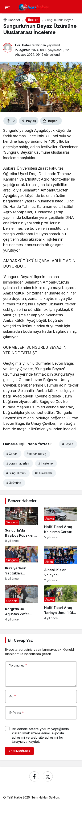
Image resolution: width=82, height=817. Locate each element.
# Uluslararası (43, 473)
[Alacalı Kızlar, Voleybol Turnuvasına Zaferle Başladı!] (60, 564)
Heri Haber (23, 45)
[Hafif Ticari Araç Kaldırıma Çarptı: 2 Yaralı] (60, 525)
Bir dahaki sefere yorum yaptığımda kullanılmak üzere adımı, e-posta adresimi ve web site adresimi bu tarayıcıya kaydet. (40, 735)
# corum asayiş (36, 453)
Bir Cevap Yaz (20, 640)
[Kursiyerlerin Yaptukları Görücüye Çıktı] (21, 564)
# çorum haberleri (17, 463)
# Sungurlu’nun (15, 473)
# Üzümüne (13, 482)
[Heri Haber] (34, 6)
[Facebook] (34, 776)
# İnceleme (45, 463)
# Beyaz (67, 444)
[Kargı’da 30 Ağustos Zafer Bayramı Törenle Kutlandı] (21, 603)
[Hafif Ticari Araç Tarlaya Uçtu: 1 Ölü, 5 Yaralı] (60, 603)
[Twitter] (48, 776)
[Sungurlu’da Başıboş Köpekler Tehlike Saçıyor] (21, 525)
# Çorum (11, 453)
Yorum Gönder (19, 751)
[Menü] (7, 7)
